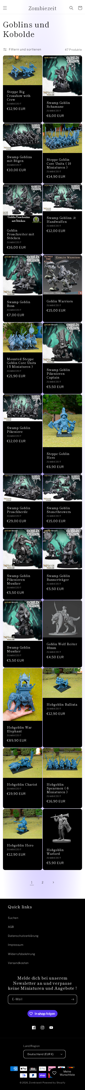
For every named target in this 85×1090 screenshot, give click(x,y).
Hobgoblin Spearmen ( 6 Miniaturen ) (58, 788)
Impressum (15, 944)
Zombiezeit (35, 1082)
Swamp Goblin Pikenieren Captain (58, 373)
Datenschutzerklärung (23, 935)
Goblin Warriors (60, 301)
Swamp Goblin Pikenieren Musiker (18, 579)
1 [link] (32, 882)
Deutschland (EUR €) (40, 1054)
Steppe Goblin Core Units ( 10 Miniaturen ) (59, 163)
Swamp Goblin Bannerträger (58, 577)
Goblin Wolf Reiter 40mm (62, 646)
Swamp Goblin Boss (18, 304)
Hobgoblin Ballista (62, 704)
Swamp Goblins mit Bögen (19, 159)
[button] (5, 8)
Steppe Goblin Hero (58, 455)
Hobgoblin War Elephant (19, 729)
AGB (11, 926)
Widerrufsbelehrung (21, 954)
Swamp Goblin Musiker (18, 649)
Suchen (13, 917)
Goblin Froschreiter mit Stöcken (20, 234)
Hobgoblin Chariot (22, 784)
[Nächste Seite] (53, 882)
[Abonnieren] (72, 999)
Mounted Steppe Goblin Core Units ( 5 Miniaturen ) (21, 363)
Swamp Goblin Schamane (58, 104)
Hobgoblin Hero (20, 845)
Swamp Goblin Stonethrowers (59, 510)
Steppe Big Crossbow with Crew (19, 95)
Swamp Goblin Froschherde (18, 510)
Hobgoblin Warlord (55, 851)
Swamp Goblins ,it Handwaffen (61, 219)
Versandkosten (18, 963)
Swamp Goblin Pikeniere (18, 429)
